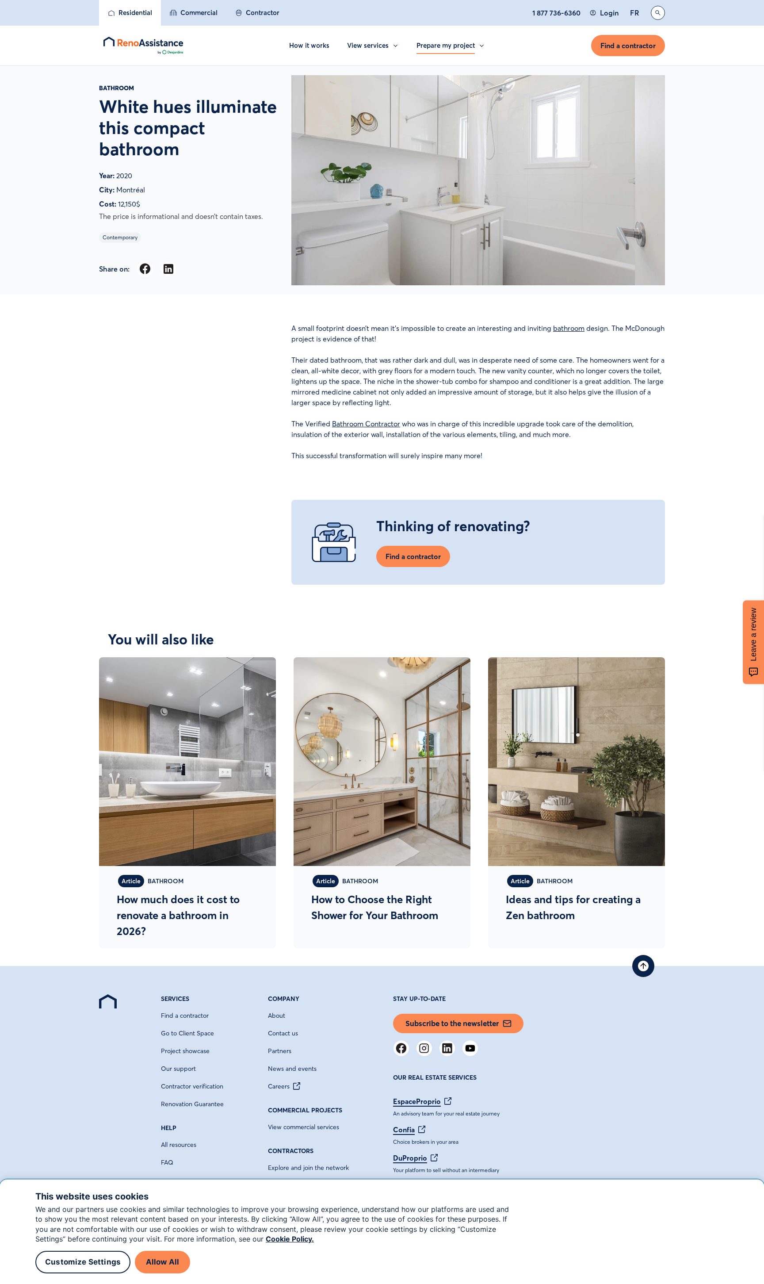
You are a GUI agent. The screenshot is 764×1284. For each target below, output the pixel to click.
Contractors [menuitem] (290, 1151)
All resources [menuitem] (178, 1145)
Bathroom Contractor (366, 423)
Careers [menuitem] (279, 1086)
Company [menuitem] (283, 999)
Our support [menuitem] (178, 1069)
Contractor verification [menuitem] (192, 1086)
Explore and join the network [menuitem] (308, 1168)
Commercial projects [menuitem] (305, 1110)
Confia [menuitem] (404, 1129)
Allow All (163, 1262)
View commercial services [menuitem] (303, 1127)
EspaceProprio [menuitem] (417, 1101)
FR (634, 12)
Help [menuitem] (168, 1128)
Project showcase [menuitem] (185, 1051)
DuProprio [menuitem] (410, 1158)
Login (609, 12)
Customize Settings (83, 1262)
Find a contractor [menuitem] (185, 1016)
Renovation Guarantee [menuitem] (192, 1104)
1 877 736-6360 (556, 12)
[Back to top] (643, 966)
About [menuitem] (276, 1016)
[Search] (658, 13)
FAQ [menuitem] (167, 1162)
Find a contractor (628, 45)
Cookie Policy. (290, 1238)
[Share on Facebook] (145, 269)
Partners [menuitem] (279, 1051)
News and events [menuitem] (292, 1069)
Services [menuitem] (175, 999)
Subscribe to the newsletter (452, 1023)
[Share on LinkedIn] (168, 269)
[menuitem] (130, 13)
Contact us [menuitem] (283, 1033)
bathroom (568, 328)
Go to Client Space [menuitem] (187, 1033)
